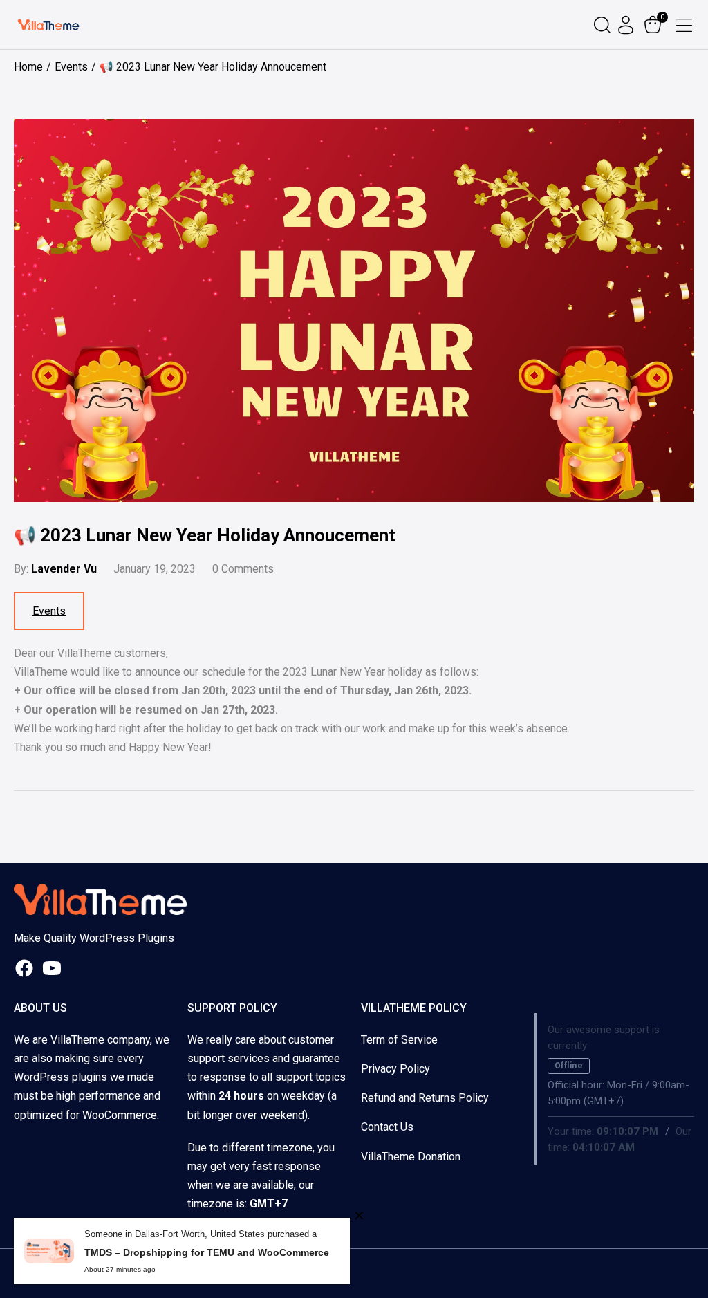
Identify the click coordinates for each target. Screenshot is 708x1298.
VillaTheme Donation (410, 1156)
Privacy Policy (395, 1068)
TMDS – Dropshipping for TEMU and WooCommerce (206, 1252)
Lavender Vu (64, 568)
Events (49, 611)
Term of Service (399, 1039)
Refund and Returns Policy (425, 1097)
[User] (627, 25)
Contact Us (387, 1126)
